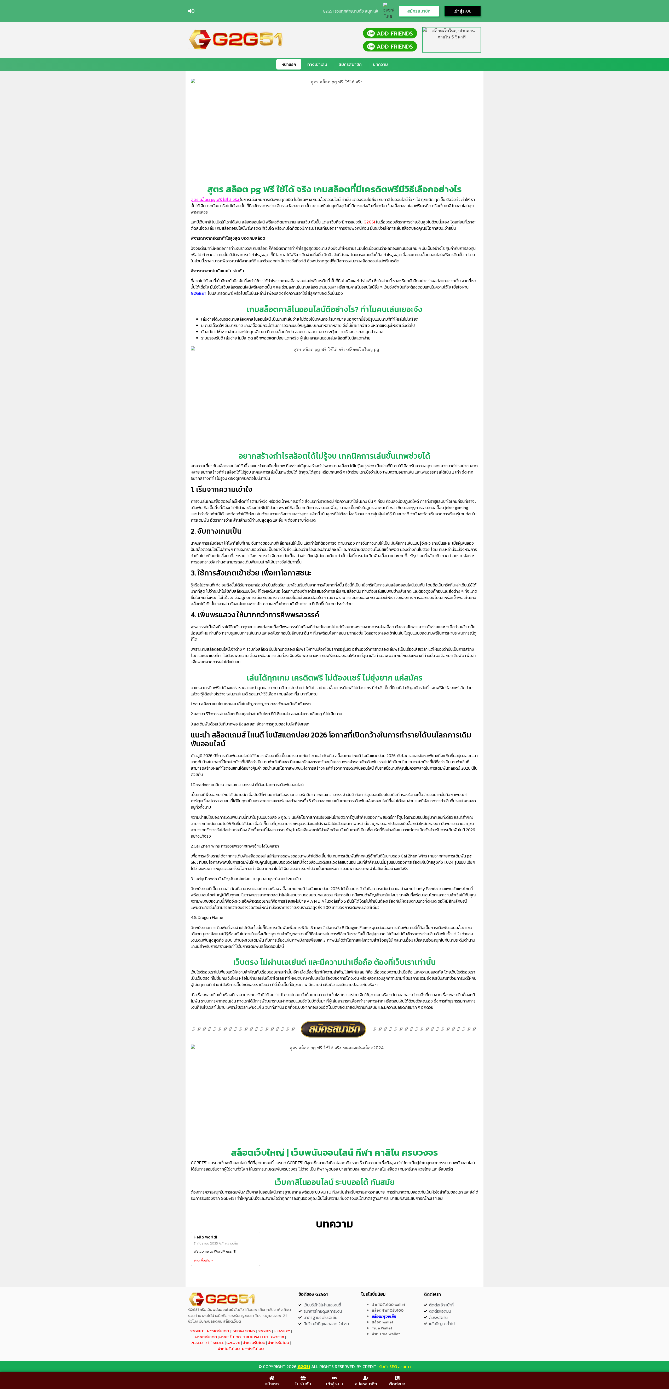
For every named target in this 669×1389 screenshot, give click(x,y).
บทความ (380, 64)
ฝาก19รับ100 (206, 1337)
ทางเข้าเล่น (317, 64)
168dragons (243, 1331)
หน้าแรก (288, 64)
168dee (217, 1343)
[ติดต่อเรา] (397, 1378)
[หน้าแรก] (271, 1378)
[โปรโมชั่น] (303, 1378)
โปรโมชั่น (303, 1384)
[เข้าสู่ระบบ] (334, 1378)
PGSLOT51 (200, 1343)
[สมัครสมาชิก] (365, 1378)
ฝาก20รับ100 (254, 1343)
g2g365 (264, 1331)
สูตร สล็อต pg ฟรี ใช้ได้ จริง (215, 199)
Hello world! (205, 1237)
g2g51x (277, 1337)
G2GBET (198, 293)
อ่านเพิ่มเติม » (203, 1260)
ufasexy (282, 1331)
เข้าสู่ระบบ (334, 1384)
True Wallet (256, 1337)
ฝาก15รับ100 (230, 1337)
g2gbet (196, 1331)
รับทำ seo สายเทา (395, 1366)
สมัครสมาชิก (350, 64)
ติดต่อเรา (397, 1384)
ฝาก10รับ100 (218, 1331)
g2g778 (233, 1343)
